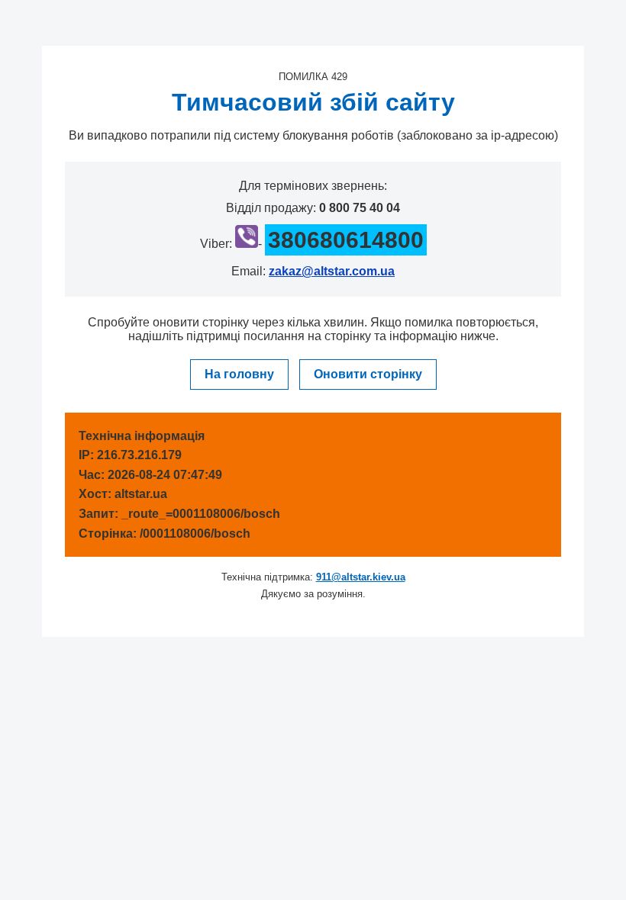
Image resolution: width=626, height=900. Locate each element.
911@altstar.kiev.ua (360, 577)
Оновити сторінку (368, 374)
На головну (239, 374)
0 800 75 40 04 (359, 207)
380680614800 (346, 239)
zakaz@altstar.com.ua (332, 271)
